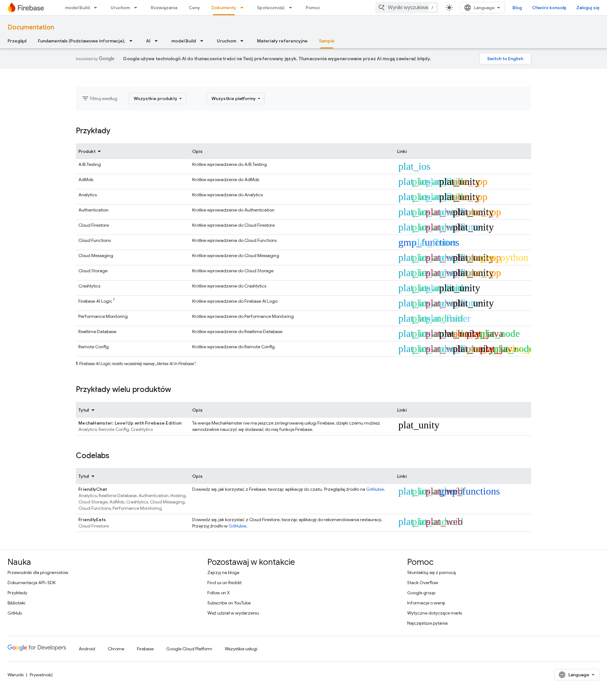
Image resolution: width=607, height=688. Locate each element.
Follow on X (218, 593)
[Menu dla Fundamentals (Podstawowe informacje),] (132, 40)
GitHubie (375, 489)
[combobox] (406, 7)
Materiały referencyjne (282, 41)
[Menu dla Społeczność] (292, 7)
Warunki (16, 674)
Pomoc (313, 7)
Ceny (194, 7)
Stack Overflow (422, 582)
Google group (421, 593)
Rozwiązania (164, 7)
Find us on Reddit (224, 582)
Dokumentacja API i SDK (32, 582)
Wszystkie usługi (241, 649)
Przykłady (17, 593)
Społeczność (271, 7)
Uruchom (120, 7)
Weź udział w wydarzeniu (233, 613)
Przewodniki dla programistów (38, 572)
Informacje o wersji (426, 603)
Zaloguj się (587, 7)
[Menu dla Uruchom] (137, 7)
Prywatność (41, 674)
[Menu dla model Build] (97, 7)
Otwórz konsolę (549, 7)
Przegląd (17, 41)
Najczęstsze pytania (427, 623)
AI (148, 41)
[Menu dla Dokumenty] (243, 7)
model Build (77, 7)
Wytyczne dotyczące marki (434, 613)
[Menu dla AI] (158, 40)
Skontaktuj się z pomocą (431, 572)
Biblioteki (16, 603)
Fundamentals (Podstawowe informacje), (81, 41)
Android (87, 649)
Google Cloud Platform (189, 649)
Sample (326, 41)
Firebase (145, 649)
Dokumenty (224, 7)
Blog (517, 7)
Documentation (31, 27)
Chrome (116, 649)
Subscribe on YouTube (229, 603)
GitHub (15, 613)
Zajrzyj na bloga (223, 572)
